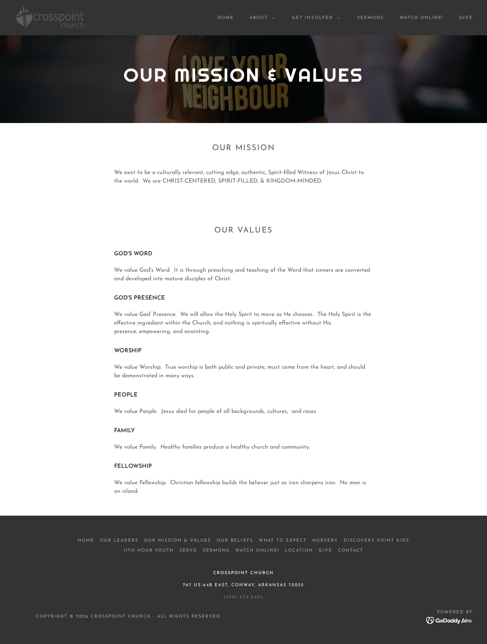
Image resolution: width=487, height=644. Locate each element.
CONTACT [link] (350, 550)
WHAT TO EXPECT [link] (283, 540)
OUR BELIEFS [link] (235, 540)
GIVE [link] (466, 18)
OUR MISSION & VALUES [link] (177, 540)
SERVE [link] (188, 550)
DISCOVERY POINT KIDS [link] (376, 540)
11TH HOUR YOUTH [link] (149, 550)
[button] (260, 18)
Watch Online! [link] (422, 18)
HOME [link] (225, 18)
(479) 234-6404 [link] (243, 597)
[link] (49, 17)
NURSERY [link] (325, 540)
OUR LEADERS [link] (119, 540)
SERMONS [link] (370, 18)
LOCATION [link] (299, 550)
